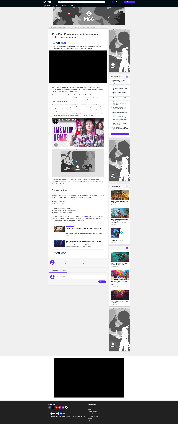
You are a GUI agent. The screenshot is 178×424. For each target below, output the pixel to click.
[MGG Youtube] (56, 407)
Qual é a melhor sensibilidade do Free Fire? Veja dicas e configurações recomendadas (119, 221)
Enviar (102, 281)
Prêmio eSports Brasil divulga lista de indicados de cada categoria (119, 94)
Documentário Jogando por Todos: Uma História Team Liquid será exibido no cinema (119, 82)
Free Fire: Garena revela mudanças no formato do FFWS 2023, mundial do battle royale (120, 118)
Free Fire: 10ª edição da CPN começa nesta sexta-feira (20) (120, 98)
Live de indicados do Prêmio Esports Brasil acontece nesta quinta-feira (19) (119, 103)
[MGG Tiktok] (66, 407)
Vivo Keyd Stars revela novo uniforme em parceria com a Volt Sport (120, 128)
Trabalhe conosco (92, 411)
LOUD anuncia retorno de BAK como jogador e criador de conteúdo (120, 108)
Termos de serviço (92, 416)
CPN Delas (85, 216)
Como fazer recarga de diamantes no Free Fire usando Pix (119, 239)
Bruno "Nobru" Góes (89, 87)
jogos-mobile (70, 226)
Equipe (89, 409)
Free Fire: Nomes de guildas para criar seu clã (119, 302)
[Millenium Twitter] (53, 407)
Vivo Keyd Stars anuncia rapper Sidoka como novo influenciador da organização (120, 123)
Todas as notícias (119, 133)
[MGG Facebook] (49, 407)
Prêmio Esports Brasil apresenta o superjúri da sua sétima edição (120, 113)
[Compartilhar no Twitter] (59, 43)
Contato (89, 407)
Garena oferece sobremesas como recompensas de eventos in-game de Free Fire (84, 229)
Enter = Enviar (94, 281)
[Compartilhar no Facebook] (56, 43)
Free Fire (68, 27)
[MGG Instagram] (59, 407)
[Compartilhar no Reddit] (62, 43)
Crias (62, 91)
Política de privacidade (93, 421)
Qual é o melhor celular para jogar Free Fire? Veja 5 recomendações (119, 202)
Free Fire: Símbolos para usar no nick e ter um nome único (119, 264)
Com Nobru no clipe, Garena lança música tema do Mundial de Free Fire (83, 241)
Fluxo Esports (57, 87)
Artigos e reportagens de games (59, 27)
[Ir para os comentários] (64, 43)
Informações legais (92, 414)
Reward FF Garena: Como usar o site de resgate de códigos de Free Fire (119, 283)
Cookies (89, 418)
